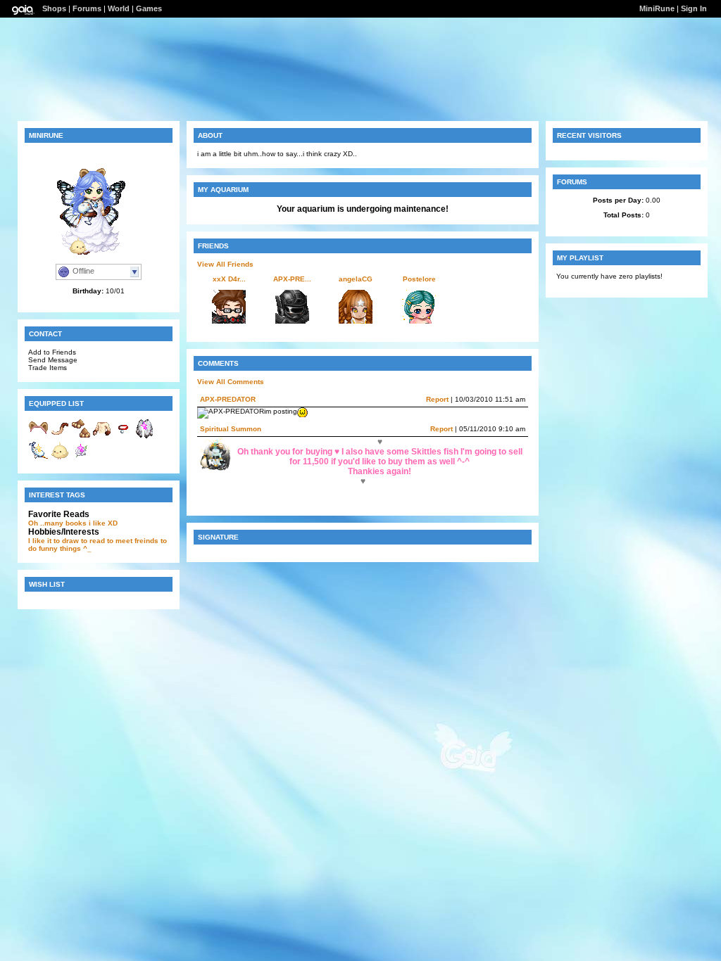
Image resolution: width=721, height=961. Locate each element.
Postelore (419, 279)
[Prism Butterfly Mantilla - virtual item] (144, 436)
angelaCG (355, 279)
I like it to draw (53, 541)
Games (149, 8)
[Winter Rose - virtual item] (81, 459)
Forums (87, 8)
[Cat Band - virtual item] (38, 436)
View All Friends (225, 264)
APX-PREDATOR (228, 399)
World (119, 8)
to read (93, 541)
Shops (54, 8)
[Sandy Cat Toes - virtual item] (81, 436)
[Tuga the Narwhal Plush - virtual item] (38, 459)
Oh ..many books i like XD (73, 523)
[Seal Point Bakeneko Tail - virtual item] (59, 436)
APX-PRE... (292, 279)
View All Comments (230, 382)
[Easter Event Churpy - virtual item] (59, 459)
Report (437, 399)
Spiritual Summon (230, 429)
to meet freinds (132, 541)
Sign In (694, 8)
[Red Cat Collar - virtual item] (123, 436)
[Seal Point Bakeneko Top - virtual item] (102, 436)
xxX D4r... (229, 279)
